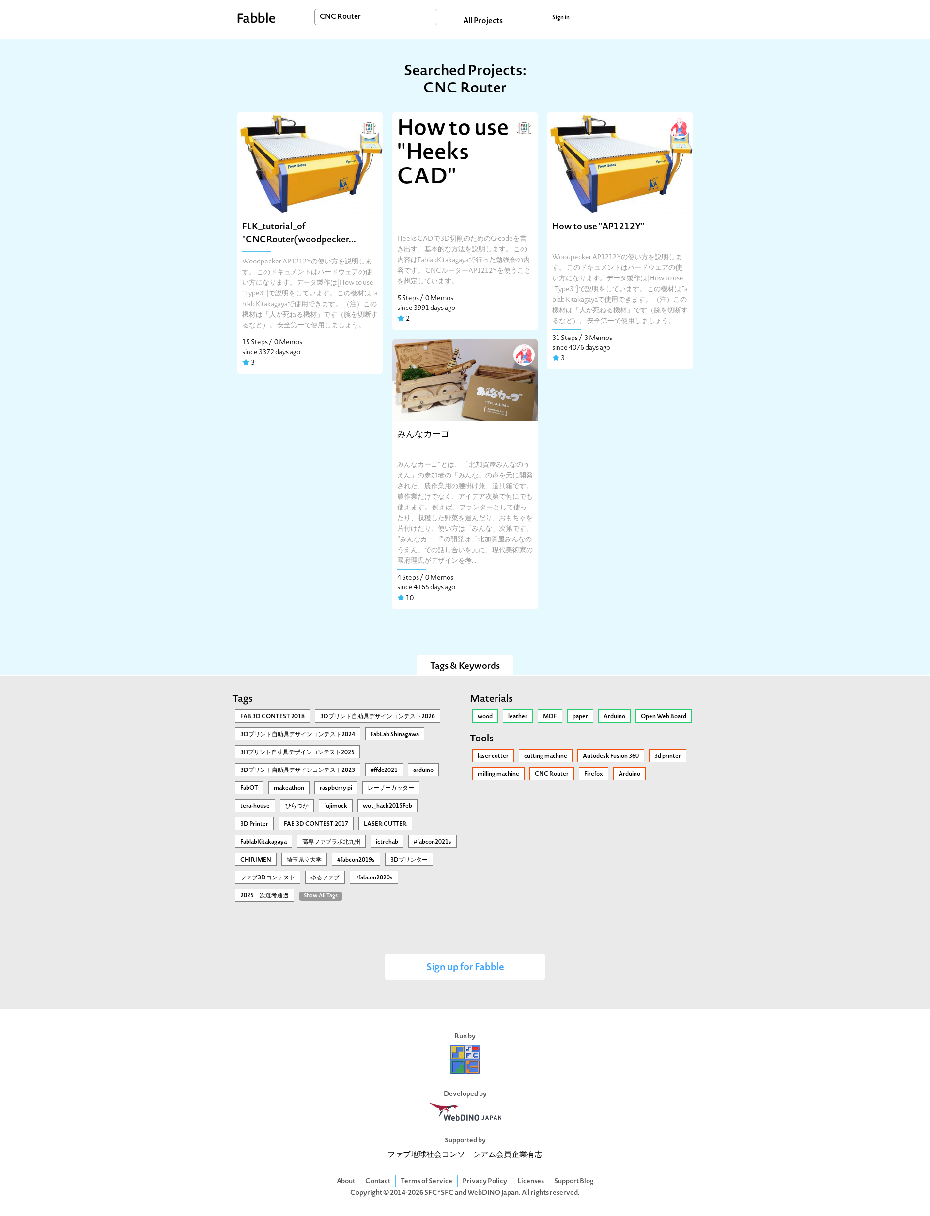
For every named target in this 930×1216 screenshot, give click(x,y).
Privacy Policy (485, 1181)
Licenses (530, 1181)
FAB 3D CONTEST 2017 (316, 824)
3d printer (667, 756)
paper (580, 717)
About (346, 1181)
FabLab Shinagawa (395, 735)
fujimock (335, 806)
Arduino (614, 717)
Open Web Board (663, 717)
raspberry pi (336, 788)
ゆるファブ (325, 878)
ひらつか (297, 806)
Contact (377, 1181)
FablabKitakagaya (263, 842)
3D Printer (254, 824)
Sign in (561, 18)
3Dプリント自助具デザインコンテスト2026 (377, 717)
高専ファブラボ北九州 (331, 842)
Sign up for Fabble (465, 968)
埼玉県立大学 (304, 860)
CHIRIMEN (255, 860)
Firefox (593, 774)
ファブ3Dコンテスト (267, 878)
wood (485, 717)
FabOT (249, 788)
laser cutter (493, 756)
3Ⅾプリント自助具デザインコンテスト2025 (297, 752)
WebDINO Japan (493, 1193)
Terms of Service (426, 1181)
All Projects (483, 21)
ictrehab (387, 842)
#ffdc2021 (384, 770)
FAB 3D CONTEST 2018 (272, 717)
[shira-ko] (678, 127)
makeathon (289, 788)
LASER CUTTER (385, 824)
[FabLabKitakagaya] (368, 127)
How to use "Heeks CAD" (453, 153)
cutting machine (545, 756)
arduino (423, 770)
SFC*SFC (439, 1193)
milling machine (498, 774)
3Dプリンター (409, 860)
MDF (550, 717)
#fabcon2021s (432, 842)
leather (517, 717)
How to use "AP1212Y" (598, 226)
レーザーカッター (391, 788)
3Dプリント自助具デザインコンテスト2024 (297, 735)
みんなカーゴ (423, 434)
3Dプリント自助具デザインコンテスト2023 (297, 770)
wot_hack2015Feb (387, 806)
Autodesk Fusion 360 (611, 756)
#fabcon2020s (374, 878)
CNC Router (552, 774)
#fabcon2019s (356, 860)
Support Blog (574, 1181)
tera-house (255, 806)
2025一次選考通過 (264, 896)
